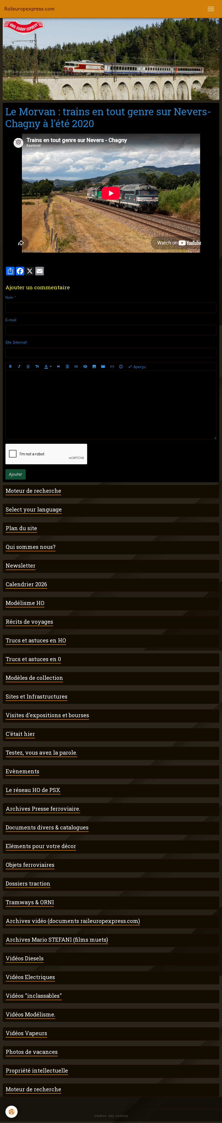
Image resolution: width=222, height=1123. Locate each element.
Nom (9, 297)
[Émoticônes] (121, 366)
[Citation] (58, 366)
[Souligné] (28, 366)
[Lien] (76, 366)
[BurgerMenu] (211, 9)
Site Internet (16, 342)
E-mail (10, 320)
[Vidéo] (103, 366)
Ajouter (15, 474)
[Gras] (10, 366)
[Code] (112, 366)
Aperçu (139, 366)
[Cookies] (11, 1112)
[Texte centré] (67, 366)
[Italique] (19, 366)
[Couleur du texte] (48, 366)
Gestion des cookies (111, 1116)
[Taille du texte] (37, 366)
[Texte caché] (85, 366)
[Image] (94, 366)
